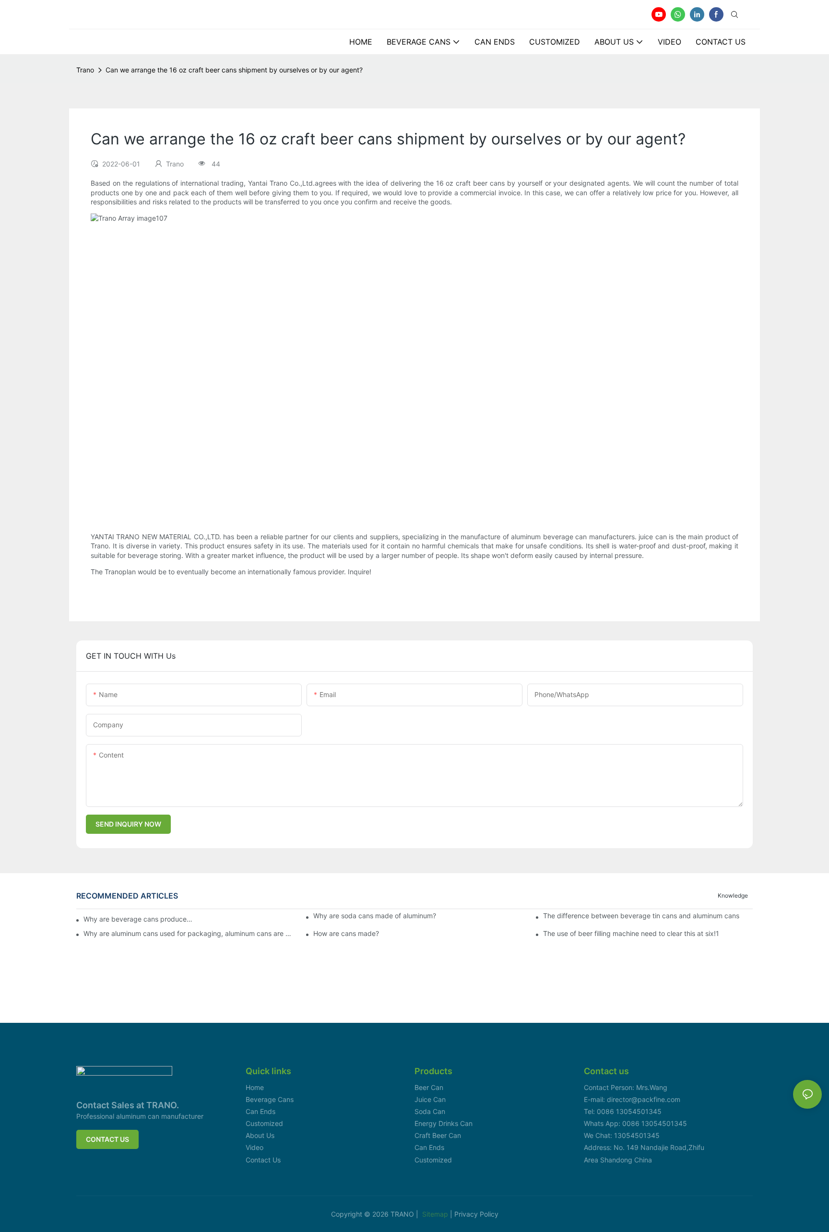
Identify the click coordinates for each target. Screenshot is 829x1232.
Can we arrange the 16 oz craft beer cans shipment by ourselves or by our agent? (234, 70)
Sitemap (436, 1214)
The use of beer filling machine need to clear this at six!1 (631, 933)
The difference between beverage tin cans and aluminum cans (641, 916)
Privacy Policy (476, 1214)
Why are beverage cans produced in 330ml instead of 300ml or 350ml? (138, 919)
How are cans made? (346, 933)
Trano (85, 70)
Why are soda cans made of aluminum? (374, 916)
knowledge (733, 895)
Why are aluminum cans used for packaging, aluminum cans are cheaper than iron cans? (188, 933)
